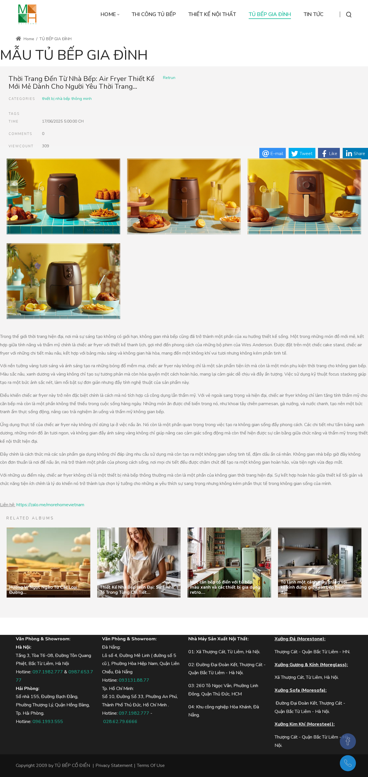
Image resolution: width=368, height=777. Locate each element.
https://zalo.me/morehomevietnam (50, 505)
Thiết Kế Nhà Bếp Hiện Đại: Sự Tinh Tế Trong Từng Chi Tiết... (136, 589)
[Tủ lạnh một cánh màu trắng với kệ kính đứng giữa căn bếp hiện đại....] (320, 562)
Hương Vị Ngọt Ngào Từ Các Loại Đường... (43, 589)
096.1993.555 (47, 721)
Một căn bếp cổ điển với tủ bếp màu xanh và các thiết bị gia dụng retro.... (225, 587)
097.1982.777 (47, 672)
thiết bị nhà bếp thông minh (67, 98)
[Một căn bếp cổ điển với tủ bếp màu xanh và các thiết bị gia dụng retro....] (229, 562)
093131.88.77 (134, 680)
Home (28, 39)
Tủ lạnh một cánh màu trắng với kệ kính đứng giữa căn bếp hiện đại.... (314, 587)
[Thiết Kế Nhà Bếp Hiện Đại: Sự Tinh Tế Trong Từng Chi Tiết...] (139, 562)
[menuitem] (109, 14)
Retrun (169, 77)
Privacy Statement (114, 765)
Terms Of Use (151, 765)
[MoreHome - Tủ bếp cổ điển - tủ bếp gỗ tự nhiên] (27, 14)
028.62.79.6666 (120, 721)
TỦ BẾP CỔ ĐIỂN (72, 765)
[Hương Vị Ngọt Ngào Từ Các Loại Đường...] (48, 562)
